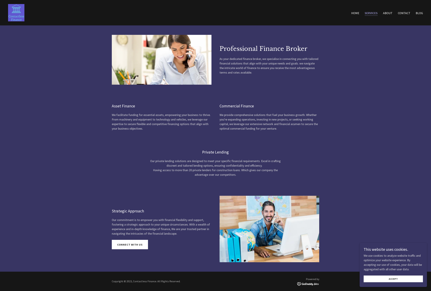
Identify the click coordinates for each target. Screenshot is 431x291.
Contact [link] (404, 13)
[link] (16, 12)
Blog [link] (419, 13)
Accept (393, 278)
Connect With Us (130, 244)
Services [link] (371, 13)
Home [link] (355, 13)
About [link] (387, 13)
